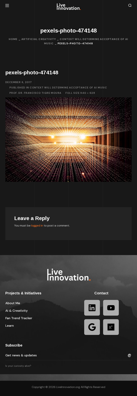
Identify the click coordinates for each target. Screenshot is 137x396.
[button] (130, 5)
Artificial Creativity (38, 39)
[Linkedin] (92, 308)
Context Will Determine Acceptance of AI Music (68, 87)
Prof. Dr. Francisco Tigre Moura (35, 92)
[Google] (92, 327)
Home (13, 39)
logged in (37, 225)
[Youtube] (111, 308)
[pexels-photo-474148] (68, 100)
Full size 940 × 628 (80, 92)
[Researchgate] (111, 327)
